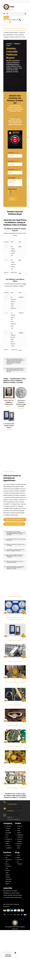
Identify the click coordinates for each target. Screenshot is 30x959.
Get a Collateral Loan (8, 866)
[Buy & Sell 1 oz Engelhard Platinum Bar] (8, 392)
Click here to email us (13, 819)
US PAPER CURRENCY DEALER (15, 788)
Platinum (19, 859)
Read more (9, 406)
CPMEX (5, 28)
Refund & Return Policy (19, 846)
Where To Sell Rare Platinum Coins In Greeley (15, 545)
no (10, 194)
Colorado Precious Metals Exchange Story (8, 830)
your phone (13, 169)
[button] (8, 956)
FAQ (7, 837)
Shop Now (10, 811)
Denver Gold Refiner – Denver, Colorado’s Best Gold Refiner (9, 877)
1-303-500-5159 (12, 804)
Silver (18, 857)
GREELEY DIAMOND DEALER (15, 725)
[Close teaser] (15, 953)
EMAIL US (9, 817)
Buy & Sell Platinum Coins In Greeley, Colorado (16, 539)
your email (13, 161)
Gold (18, 855)
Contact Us (9, 839)
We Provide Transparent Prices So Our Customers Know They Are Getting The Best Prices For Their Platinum (15, 370)
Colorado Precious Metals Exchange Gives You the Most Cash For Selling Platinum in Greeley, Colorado (15, 533)
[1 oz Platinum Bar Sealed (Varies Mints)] (8, 415)
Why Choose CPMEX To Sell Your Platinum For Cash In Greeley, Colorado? (14, 556)
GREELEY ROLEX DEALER (15, 746)
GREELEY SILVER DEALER (15, 661)
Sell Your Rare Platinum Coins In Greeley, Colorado (14, 562)
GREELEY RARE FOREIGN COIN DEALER (15, 682)
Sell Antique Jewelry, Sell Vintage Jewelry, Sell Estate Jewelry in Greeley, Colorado (15, 567)
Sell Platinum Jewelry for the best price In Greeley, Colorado (15, 550)
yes (10, 192)
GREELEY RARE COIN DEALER (15, 596)
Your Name (13, 153)
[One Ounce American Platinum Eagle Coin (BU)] (21, 392)
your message (11, 178)
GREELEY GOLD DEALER (15, 767)
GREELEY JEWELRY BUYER (15, 705)
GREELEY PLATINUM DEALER (15, 640)
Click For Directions (8, 471)
